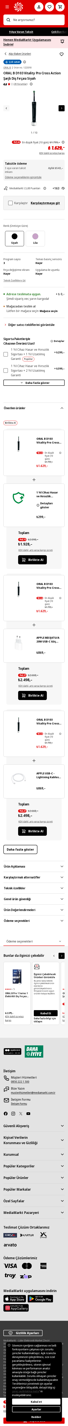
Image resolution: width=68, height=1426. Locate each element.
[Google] (40, 1298)
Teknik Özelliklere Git (14, 280)
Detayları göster (46, 505)
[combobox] (37, 19)
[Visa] (10, 1266)
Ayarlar (36, 1409)
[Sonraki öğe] (62, 956)
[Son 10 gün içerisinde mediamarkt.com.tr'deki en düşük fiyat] (63, 142)
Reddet (36, 1417)
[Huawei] (16, 1308)
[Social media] (7, 1113)
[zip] (27, 1276)
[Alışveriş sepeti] (60, 6)
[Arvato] (10, 1245)
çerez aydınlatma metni (25, 1391)
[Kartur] (27, 1235)
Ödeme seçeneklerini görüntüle (23, 177)
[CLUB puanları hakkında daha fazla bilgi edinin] (45, 188)
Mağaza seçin (49, 311)
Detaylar (59, 341)
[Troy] (10, 1276)
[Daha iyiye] (34, 1051)
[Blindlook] (12, 1051)
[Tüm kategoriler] (7, 7)
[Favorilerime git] (49, 6)
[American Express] (43, 1266)
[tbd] (25, 62)
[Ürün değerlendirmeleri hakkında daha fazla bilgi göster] (31, 84)
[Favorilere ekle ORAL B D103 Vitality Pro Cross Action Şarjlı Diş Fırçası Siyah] (62, 54)
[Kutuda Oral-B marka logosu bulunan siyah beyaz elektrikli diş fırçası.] (17, 977)
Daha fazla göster (37, 383)
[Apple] (14, 1298)
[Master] (27, 1266)
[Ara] (8, 19)
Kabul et (36, 1402)
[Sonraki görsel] (62, 108)
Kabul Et (45, 1013)
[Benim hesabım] (38, 6)
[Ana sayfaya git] (19, 6)
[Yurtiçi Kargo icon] (43, 1235)
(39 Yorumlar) (20, 84)
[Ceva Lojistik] (10, 1235)
